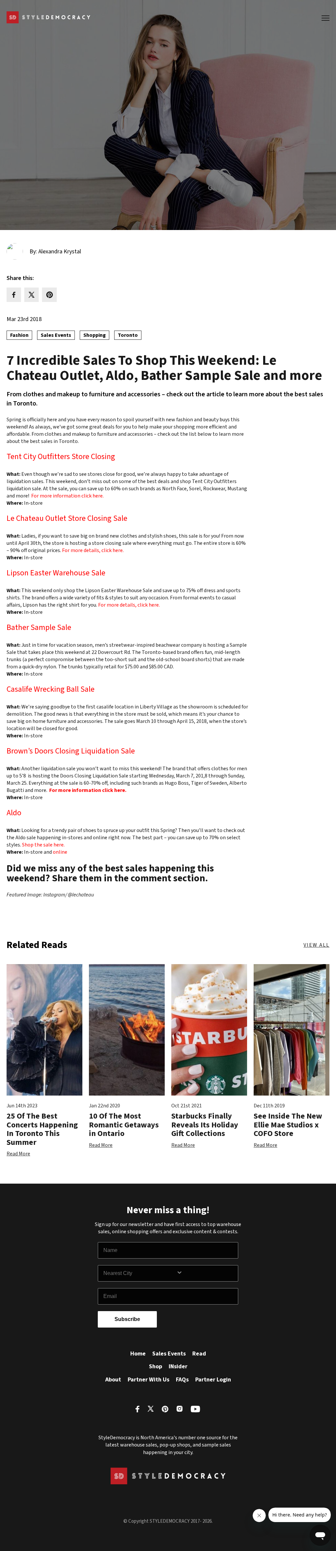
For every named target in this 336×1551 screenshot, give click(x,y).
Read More (18, 1153)
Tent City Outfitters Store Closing (61, 457)
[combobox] (139, 1273)
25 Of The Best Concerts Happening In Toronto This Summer (42, 1129)
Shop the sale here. (43, 844)
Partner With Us (148, 1380)
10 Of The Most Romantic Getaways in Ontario (124, 1124)
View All (316, 945)
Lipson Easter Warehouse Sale (56, 574)
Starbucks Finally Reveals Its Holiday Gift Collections (204, 1124)
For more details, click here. (93, 550)
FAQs (182, 1380)
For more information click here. (67, 495)
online (60, 852)
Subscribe (127, 1319)
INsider (178, 1366)
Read (199, 1354)
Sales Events (169, 1354)
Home (138, 1354)
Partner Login (213, 1380)
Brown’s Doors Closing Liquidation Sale (71, 752)
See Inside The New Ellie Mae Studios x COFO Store (288, 1124)
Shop (155, 1366)
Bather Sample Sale (39, 628)
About (113, 1380)
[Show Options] (205, 1273)
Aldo (14, 814)
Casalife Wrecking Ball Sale (50, 690)
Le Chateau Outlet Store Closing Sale (67, 519)
